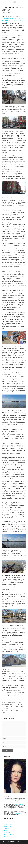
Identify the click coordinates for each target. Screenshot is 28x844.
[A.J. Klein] (14, 2)
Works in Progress (15, 700)
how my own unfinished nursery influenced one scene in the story (14, 20)
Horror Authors (8, 824)
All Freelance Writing (20, 804)
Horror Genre (7, 826)
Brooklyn (6, 702)
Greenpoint (12, 702)
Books (5, 822)
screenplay (19, 704)
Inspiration (6, 700)
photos (13, 704)
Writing (6, 836)
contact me (17, 813)
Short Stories (7, 832)
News (5, 830)
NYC (9, 704)
